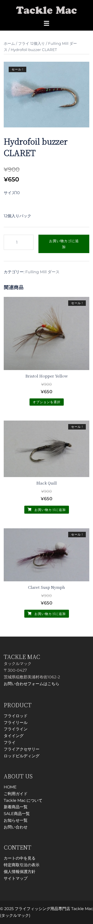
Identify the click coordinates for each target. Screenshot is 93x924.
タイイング (14, 735)
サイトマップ (16, 878)
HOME (10, 787)
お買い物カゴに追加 (64, 244)
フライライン (16, 729)
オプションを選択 (47, 402)
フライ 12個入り (31, 43)
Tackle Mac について (23, 800)
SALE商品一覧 (17, 813)
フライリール (16, 722)
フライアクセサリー (21, 749)
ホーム (9, 43)
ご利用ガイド (16, 793)
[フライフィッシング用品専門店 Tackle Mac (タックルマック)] (46, 9)
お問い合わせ (16, 827)
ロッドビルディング (21, 756)
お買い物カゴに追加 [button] (49, 510)
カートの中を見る (19, 858)
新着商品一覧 (16, 807)
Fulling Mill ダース (42, 272)
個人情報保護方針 (19, 871)
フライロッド (16, 715)
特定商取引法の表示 (21, 865)
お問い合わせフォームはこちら (31, 683)
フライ (10, 742)
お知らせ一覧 (16, 820)
